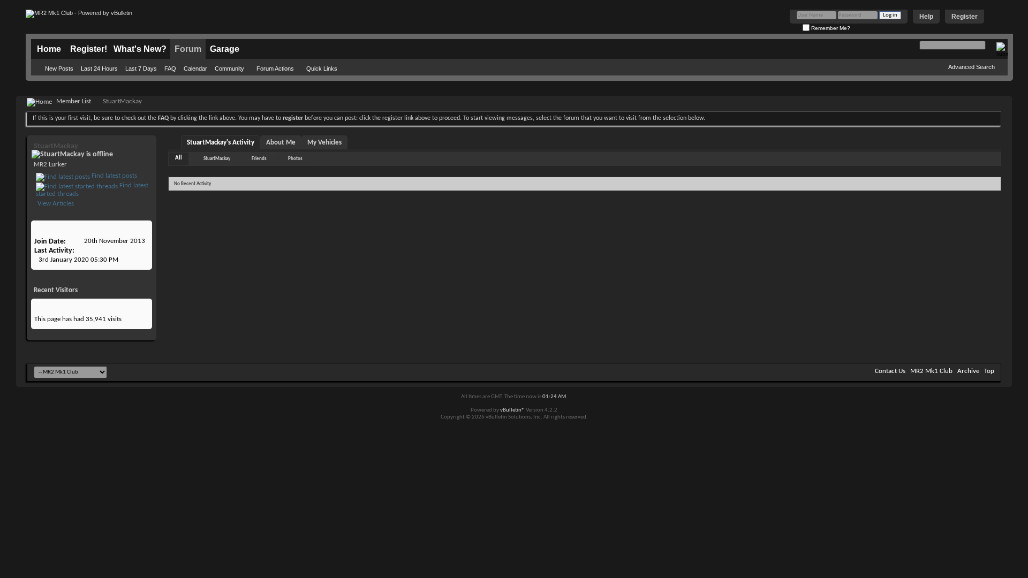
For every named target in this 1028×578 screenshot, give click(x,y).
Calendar (195, 68)
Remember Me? (830, 28)
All (178, 158)
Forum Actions (275, 68)
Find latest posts (113, 175)
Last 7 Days (141, 68)
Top (989, 371)
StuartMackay (216, 158)
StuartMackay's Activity (220, 142)
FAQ (170, 68)
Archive (968, 371)
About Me (281, 142)
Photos (295, 158)
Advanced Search (971, 67)
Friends (259, 158)
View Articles (55, 203)
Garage (224, 49)
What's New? (140, 49)
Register (964, 16)
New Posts (59, 68)
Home (49, 49)
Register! (88, 49)
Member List (73, 101)
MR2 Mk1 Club (931, 371)
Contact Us (890, 371)
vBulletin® (512, 410)
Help (926, 16)
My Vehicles (324, 142)
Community (229, 68)
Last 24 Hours (99, 68)
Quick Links (321, 68)
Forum (188, 49)
